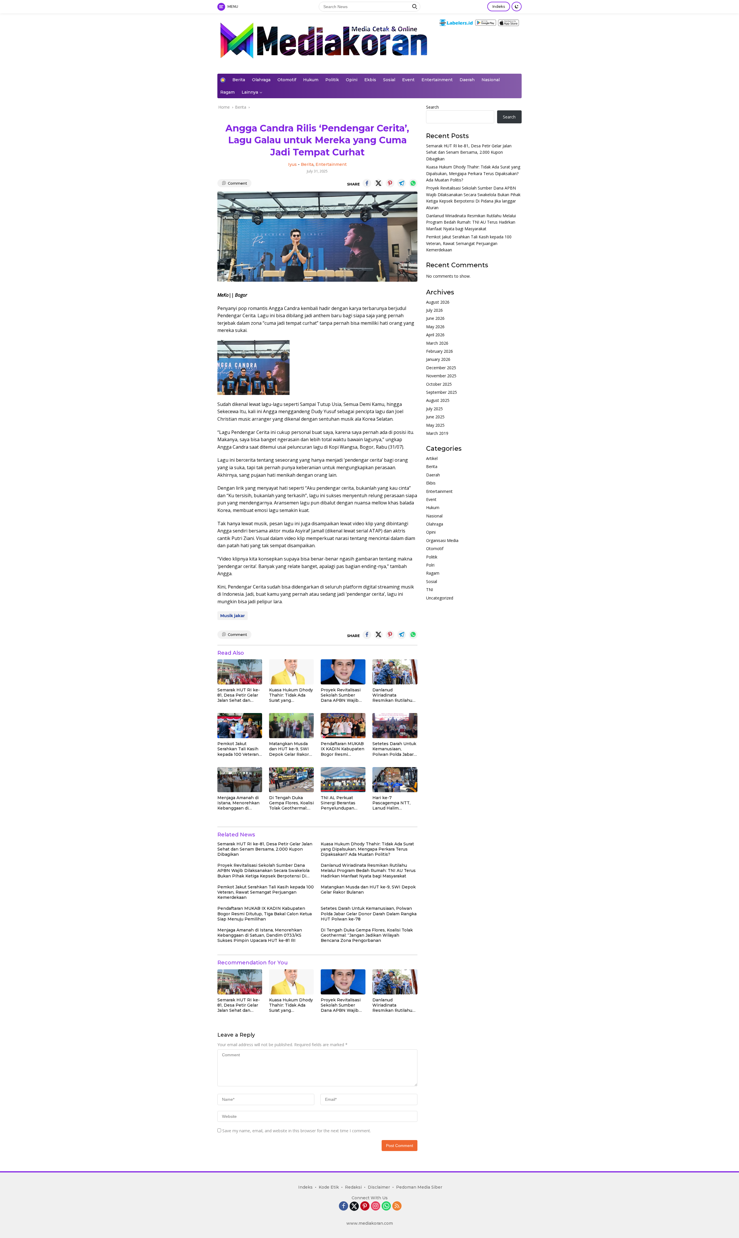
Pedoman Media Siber (419, 1187)
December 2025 (441, 367)
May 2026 (435, 326)
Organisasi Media (442, 540)
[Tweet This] (378, 183)
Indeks (498, 6)
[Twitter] (354, 1206)
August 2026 (437, 302)
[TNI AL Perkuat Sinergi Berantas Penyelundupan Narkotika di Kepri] (343, 779)
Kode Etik (329, 1187)
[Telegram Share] (401, 183)
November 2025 (441, 376)
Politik (332, 79)
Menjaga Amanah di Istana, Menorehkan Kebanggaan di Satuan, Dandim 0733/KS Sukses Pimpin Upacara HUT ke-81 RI (239, 803)
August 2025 (437, 400)
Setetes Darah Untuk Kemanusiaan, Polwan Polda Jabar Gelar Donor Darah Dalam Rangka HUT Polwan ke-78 (394, 749)
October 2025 (439, 384)
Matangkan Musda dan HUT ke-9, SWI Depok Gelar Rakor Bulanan (289, 749)
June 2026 (435, 318)
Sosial (389, 79)
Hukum (310, 79)
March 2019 (437, 433)
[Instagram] (375, 1206)
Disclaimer (379, 1187)
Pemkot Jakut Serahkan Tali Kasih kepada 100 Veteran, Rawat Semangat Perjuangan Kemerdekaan (238, 749)
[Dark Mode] (517, 6)
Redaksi (353, 1187)
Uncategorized (439, 598)
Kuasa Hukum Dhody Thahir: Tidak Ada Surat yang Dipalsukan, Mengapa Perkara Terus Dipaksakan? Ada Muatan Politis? (291, 695)
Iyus (292, 164)
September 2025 (441, 392)
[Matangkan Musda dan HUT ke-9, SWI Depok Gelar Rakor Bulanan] (291, 725)
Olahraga (261, 79)
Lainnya (250, 92)
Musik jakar (232, 615)
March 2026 (437, 343)
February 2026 (439, 351)
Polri (430, 565)
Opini (351, 79)
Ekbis (370, 79)
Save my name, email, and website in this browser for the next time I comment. (296, 1130)
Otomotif (286, 79)
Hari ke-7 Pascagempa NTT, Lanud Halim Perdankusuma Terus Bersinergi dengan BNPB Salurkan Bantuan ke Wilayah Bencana (394, 803)
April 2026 (435, 335)
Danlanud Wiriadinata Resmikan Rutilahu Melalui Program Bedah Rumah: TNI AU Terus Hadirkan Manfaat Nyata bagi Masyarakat (392, 695)
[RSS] (397, 1206)
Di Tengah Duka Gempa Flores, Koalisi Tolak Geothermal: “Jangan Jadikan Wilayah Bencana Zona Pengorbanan (291, 803)
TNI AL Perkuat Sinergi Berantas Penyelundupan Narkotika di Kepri (340, 803)
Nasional (491, 79)
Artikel (432, 458)
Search (432, 107)
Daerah (467, 79)
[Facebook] (343, 1206)
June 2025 (435, 417)
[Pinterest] (365, 1206)
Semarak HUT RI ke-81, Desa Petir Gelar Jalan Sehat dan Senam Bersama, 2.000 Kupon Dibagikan (238, 695)
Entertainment (437, 79)
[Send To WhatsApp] (413, 183)
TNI (429, 590)
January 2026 (438, 359)
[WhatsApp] (386, 1206)
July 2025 (434, 408)
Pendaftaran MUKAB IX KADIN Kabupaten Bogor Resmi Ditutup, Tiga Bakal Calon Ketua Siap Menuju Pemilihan (342, 749)
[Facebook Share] (367, 183)
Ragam (227, 92)
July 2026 (434, 310)
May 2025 (435, 425)
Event (408, 79)
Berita (238, 79)
